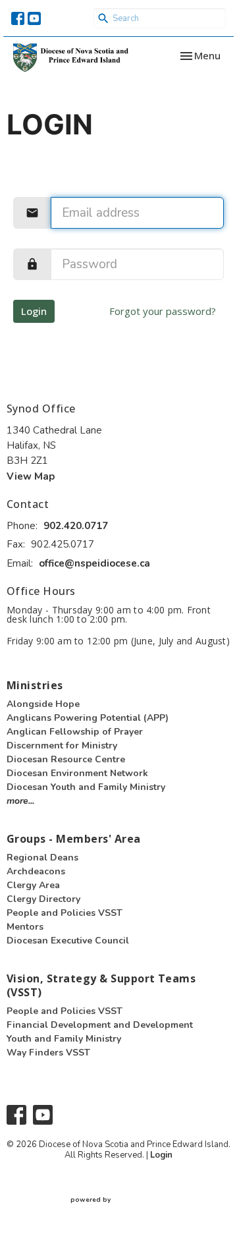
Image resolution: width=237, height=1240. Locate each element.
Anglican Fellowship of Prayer (75, 731)
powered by (112, 1211)
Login (34, 311)
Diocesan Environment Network (77, 773)
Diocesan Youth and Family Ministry (86, 787)
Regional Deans (42, 857)
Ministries (35, 685)
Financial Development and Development (100, 1025)
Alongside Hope (43, 704)
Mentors (25, 926)
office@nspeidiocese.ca (94, 563)
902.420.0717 (75, 525)
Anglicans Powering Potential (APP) (88, 718)
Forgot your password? (162, 311)
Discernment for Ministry (62, 745)
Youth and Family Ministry (64, 1038)
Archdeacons (36, 871)
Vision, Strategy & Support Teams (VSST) (101, 985)
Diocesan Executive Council (68, 940)
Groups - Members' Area (74, 838)
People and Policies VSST (64, 913)
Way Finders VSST (48, 1052)
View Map (31, 476)
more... (20, 801)
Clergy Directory (43, 899)
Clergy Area (33, 885)
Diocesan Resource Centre (66, 759)
